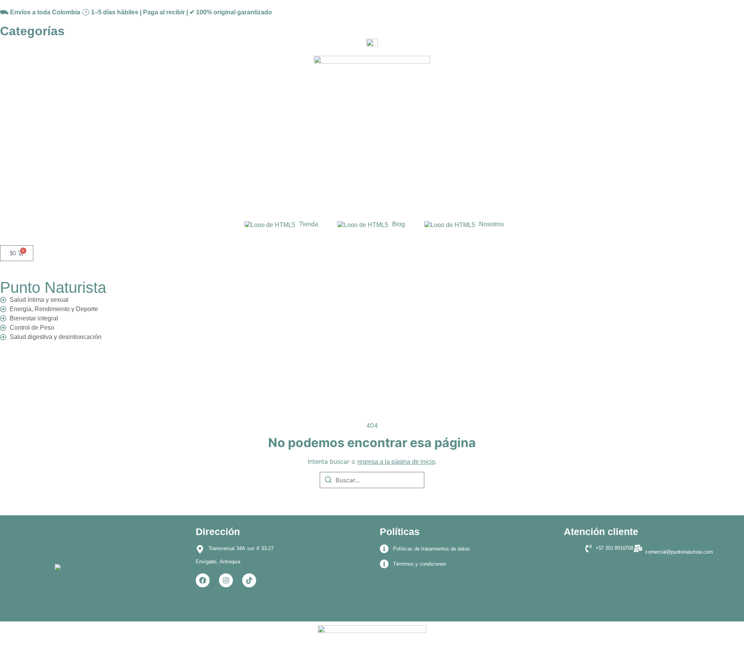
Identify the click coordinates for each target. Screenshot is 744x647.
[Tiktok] (249, 580)
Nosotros (491, 224)
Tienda (308, 224)
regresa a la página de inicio (396, 461)
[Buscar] (328, 481)
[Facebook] (203, 580)
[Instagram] (226, 580)
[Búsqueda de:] (372, 480)
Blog (398, 224)
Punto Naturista (53, 287)
